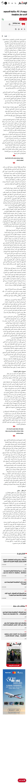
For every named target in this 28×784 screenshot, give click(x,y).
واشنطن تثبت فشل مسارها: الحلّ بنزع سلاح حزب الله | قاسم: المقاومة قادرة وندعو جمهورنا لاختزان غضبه (15, 624)
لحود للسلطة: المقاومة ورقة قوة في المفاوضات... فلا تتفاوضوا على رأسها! (14, 613)
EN (12, 3)
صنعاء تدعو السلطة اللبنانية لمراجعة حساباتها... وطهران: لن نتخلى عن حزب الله (14, 572)
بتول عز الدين (24, 598)
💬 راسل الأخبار (22, 780)
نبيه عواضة (16, 23)
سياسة (21, 19)
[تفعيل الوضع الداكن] (15, 3)
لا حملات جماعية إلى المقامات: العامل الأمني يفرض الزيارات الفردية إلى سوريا (14, 560)
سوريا (25, 557)
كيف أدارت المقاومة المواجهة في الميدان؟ (15, 583)
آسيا (25, 568)
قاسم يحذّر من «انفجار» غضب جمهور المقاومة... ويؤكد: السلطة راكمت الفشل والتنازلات (15, 635)
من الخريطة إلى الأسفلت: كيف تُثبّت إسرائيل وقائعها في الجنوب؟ (15, 594)
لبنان (25, 19)
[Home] (23, 3)
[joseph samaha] (2, 3)
